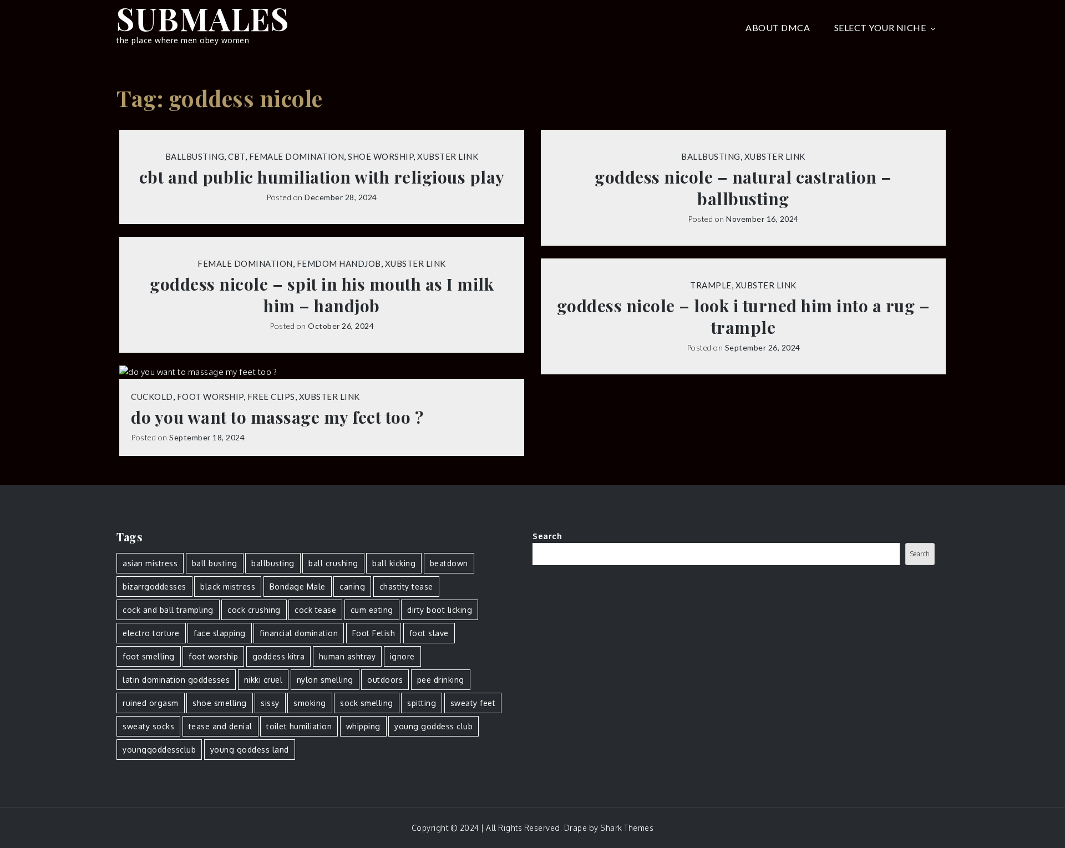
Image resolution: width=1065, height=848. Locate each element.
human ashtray (347, 656)
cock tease (315, 610)
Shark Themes (626, 827)
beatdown (449, 563)
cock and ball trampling (168, 610)
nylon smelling (325, 679)
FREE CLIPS (271, 397)
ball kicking (393, 563)
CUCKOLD (152, 397)
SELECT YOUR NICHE (880, 27)
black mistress (227, 586)
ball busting (214, 563)
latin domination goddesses (176, 679)
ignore (402, 656)
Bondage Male (298, 586)
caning (352, 586)
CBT (236, 156)
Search (547, 536)
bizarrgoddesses (154, 586)
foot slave (429, 633)
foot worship (213, 656)
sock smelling (366, 703)
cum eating (372, 610)
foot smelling (149, 656)
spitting (421, 703)
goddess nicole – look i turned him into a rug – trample (743, 316)
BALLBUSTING (195, 156)
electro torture (151, 633)
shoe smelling (219, 703)
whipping (363, 726)
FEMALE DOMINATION (296, 156)
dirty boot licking (439, 610)
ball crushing (333, 563)
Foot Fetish (373, 633)
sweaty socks (148, 726)
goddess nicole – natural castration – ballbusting (743, 188)
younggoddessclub (159, 749)
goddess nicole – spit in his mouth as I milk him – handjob (322, 295)
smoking (309, 703)
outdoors (385, 679)
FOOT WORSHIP (210, 397)
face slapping (220, 633)
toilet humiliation (299, 726)
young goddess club (433, 726)
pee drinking (440, 679)
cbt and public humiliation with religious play (322, 177)
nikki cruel (263, 679)
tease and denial (220, 726)
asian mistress (150, 563)
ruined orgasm (151, 703)
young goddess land (249, 749)
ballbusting (273, 563)
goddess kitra (278, 656)
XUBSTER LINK (447, 156)
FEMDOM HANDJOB (339, 263)
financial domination (299, 633)
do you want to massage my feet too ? (277, 417)
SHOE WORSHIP (380, 156)
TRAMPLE (711, 285)
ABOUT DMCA (778, 27)
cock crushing (254, 610)
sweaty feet (473, 703)
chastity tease (406, 586)
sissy (270, 703)
